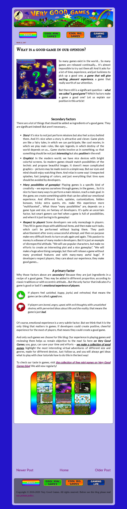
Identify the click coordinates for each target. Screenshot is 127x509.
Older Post (103, 470)
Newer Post (24, 470)
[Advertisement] (63, 445)
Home (64, 470)
